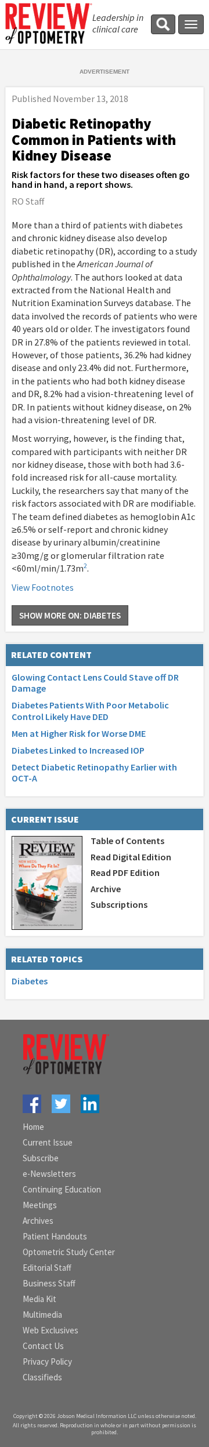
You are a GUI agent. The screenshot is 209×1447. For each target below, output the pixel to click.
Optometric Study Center (69, 1252)
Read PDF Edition (125, 872)
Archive (106, 889)
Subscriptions (119, 904)
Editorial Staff (47, 1268)
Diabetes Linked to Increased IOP (78, 750)
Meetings (40, 1205)
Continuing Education (62, 1189)
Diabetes (30, 981)
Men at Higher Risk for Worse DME (79, 733)
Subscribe (41, 1158)
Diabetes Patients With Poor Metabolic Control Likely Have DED (90, 710)
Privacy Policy (47, 1361)
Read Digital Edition (131, 857)
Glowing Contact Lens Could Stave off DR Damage (95, 682)
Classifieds (42, 1377)
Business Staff (49, 1283)
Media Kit (39, 1299)
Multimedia (42, 1314)
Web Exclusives (50, 1330)
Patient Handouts (55, 1236)
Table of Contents (127, 840)
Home (33, 1127)
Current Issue (48, 1142)
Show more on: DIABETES (70, 615)
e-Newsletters (49, 1174)
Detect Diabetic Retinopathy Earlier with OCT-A (94, 772)
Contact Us (43, 1346)
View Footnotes (43, 587)
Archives (38, 1221)
